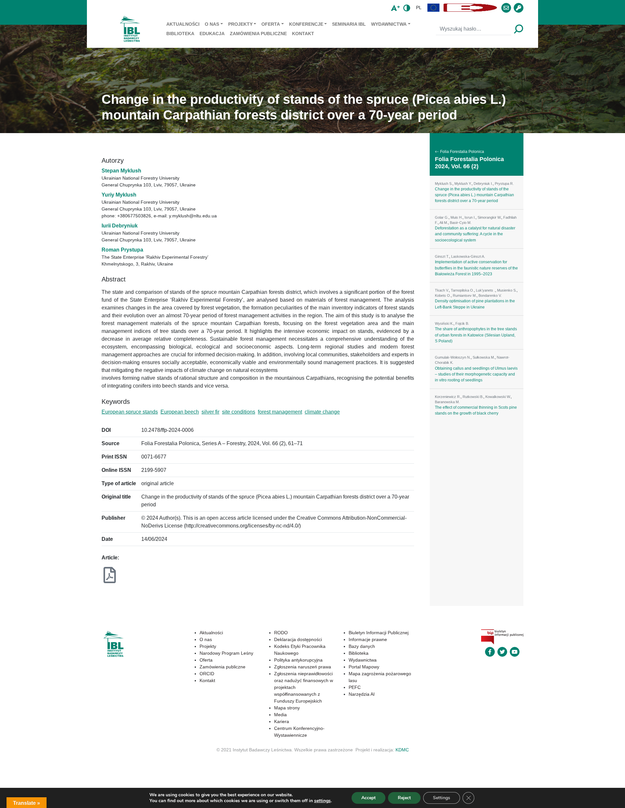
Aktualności (183, 24)
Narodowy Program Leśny (226, 653)
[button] (433, 7)
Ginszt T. (442, 256)
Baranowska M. (447, 402)
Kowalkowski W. (498, 397)
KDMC (402, 749)
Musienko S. (507, 290)
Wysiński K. (444, 323)
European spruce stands (130, 412)
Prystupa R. (504, 183)
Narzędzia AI (362, 694)
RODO (281, 632)
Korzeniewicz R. (448, 397)
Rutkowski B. (473, 397)
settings (322, 801)
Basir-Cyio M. (460, 223)
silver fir (210, 412)
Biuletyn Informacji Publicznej (379, 632)
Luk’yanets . (485, 290)
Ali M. (443, 223)
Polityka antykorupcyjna (298, 660)
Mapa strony (287, 707)
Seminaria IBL (349, 24)
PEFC (355, 687)
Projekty (240, 24)
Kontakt (303, 33)
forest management (280, 412)
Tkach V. (442, 290)
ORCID (207, 673)
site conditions (238, 412)
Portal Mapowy (364, 666)
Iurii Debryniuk (120, 225)
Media (280, 714)
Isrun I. (470, 217)
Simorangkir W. (489, 217)
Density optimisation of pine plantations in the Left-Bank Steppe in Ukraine (475, 304)
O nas (212, 24)
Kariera (281, 721)
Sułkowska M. (484, 357)
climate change (322, 412)
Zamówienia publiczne (258, 33)
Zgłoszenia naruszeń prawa (302, 666)
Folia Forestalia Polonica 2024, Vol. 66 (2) (469, 163)
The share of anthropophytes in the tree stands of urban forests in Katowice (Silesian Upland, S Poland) (476, 335)
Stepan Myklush (121, 170)
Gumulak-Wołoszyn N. (453, 357)
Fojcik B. (462, 323)
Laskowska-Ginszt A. (468, 256)
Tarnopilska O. (462, 290)
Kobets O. (443, 295)
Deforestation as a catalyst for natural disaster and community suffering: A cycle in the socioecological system (475, 234)
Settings (441, 798)
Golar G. (442, 217)
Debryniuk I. (483, 183)
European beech (179, 412)
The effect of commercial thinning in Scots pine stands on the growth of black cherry (476, 410)
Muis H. (457, 217)
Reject (404, 798)
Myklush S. (443, 183)
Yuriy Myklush (119, 195)
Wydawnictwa (389, 24)
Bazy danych (362, 646)
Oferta (270, 24)
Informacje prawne (368, 639)
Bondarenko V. (490, 295)
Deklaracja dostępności (298, 639)
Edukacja (212, 33)
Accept (368, 798)
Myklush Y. (463, 183)
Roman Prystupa (122, 250)
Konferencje (306, 24)
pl (419, 7)
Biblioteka (180, 33)
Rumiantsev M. (465, 295)
